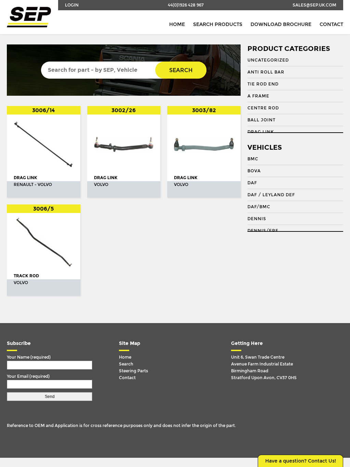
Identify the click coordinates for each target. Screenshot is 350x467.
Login (72, 5)
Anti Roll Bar (265, 72)
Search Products (217, 24)
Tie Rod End (263, 84)
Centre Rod (263, 108)
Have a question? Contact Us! (300, 461)
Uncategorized (268, 60)
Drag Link (260, 132)
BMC (252, 159)
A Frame (258, 96)
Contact (331, 24)
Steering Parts (133, 371)
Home (177, 24)
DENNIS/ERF (262, 230)
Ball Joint (261, 120)
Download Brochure (281, 24)
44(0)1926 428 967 (186, 5)
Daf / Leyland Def (271, 194)
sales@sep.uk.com (314, 5)
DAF (252, 183)
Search (180, 70)
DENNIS (256, 218)
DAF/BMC (258, 206)
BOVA (254, 171)
